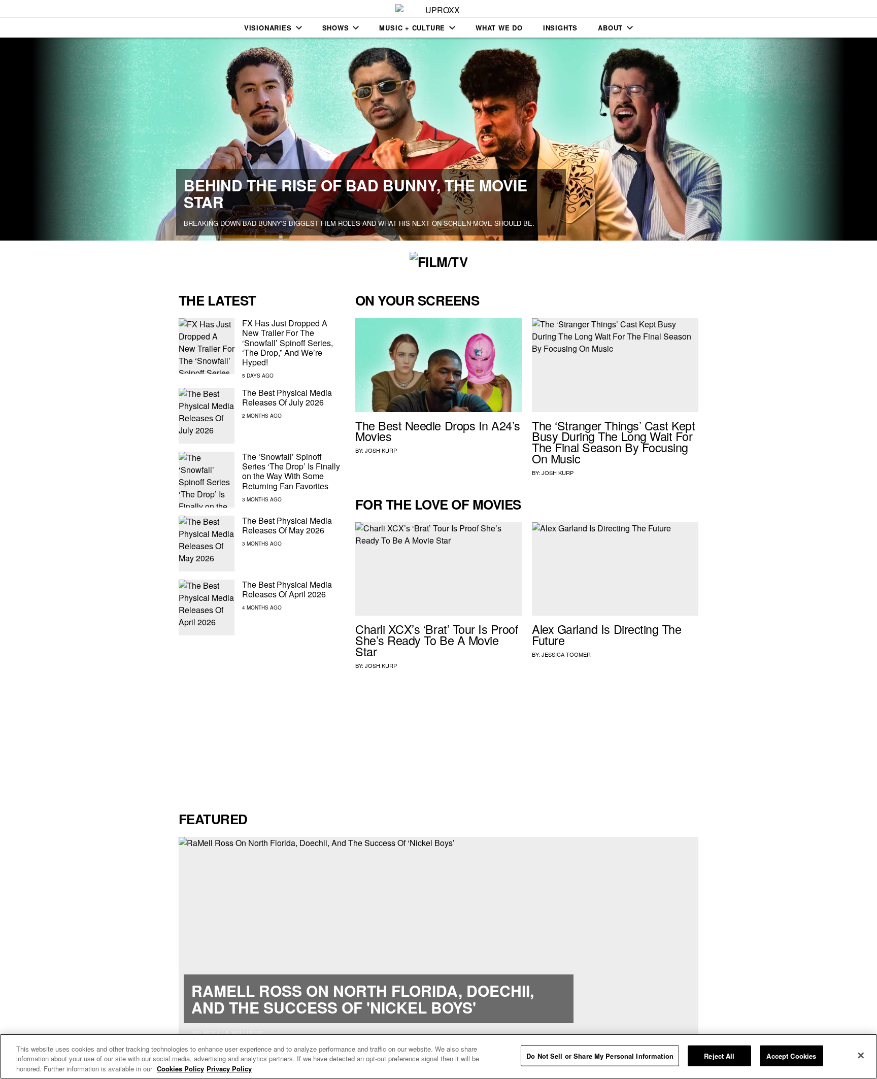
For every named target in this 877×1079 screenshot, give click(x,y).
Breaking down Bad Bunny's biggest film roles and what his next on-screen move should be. (359, 223)
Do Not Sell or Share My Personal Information (599, 1055)
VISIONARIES (268, 27)
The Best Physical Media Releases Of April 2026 (287, 589)
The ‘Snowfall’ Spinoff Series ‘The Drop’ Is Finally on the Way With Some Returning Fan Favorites (291, 471)
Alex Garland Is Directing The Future (606, 634)
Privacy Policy (229, 1068)
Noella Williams (233, 1033)
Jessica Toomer (566, 654)
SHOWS (335, 27)
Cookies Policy (180, 1068)
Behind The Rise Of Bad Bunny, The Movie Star (355, 193)
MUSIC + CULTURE (412, 27)
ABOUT (610, 27)
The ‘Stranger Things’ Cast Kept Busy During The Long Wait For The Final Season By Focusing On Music (613, 442)
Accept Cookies (791, 1055)
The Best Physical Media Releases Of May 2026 (287, 525)
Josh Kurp (381, 450)
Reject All (719, 1055)
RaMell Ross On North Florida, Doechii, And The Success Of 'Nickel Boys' (362, 999)
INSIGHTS (560, 27)
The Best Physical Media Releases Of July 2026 (287, 397)
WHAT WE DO (499, 27)
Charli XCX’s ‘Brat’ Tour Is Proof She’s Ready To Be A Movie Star (437, 640)
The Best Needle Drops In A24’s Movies (437, 431)
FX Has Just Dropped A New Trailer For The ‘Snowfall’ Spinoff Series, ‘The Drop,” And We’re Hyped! (287, 342)
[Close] (861, 1055)
